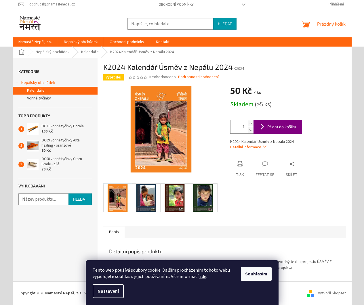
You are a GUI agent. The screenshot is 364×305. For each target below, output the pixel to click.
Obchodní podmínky (176, 4)
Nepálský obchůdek (38, 83)
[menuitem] (35, 42)
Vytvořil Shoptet (332, 293)
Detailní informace (245, 147)
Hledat (225, 23)
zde (202, 276)
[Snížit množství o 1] (251, 130)
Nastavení (108, 291)
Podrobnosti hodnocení (198, 77)
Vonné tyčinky (39, 98)
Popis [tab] (114, 232)
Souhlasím (256, 274)
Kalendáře (36, 90)
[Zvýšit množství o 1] (251, 123)
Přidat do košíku (281, 126)
